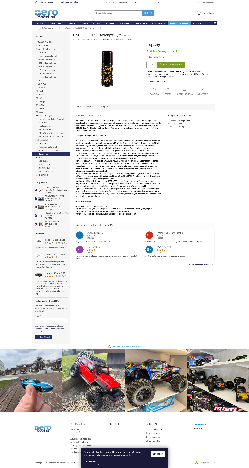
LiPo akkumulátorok (46, 70)
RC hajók (39, 98)
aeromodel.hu (154, 441)
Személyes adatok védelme (81, 445)
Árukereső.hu (198, 428)
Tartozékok (42, 122)
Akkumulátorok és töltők (46, 49)
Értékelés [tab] (89, 107)
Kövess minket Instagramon (127, 346)
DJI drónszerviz (76, 452)
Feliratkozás (43, 337)
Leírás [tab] (78, 107)
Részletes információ (154, 82)
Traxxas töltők (45, 164)
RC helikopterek (42, 102)
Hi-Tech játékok (42, 140)
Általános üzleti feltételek (80, 439)
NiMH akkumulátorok (47, 63)
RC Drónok (40, 94)
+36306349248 (155, 433)
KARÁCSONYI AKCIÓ (44, 42)
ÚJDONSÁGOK (42, 175)
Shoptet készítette (207, 462)
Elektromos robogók (44, 116)
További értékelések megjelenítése (199, 264)
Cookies (73, 449)
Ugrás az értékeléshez (104, 39)
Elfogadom (158, 454)
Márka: (124, 39)
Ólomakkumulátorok (46, 59)
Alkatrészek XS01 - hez (48, 129)
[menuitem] (39, 23)
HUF (196, 2)
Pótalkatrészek (44, 126)
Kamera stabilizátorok (45, 172)
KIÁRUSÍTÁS (41, 84)
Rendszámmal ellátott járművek (51, 119)
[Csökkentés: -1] (155, 66)
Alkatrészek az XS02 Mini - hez (51, 133)
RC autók (39, 91)
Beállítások (91, 461)
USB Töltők (43, 161)
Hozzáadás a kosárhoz (172, 65)
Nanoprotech (43, 154)
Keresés (148, 13)
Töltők (40, 81)
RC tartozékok (41, 143)
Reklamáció (124, 2)
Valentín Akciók (42, 46)
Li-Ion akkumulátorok (47, 77)
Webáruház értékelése (79, 442)
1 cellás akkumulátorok (47, 56)
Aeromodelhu (154, 437)
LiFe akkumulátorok (46, 73)
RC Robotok (40, 112)
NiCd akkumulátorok (46, 67)
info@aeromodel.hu (157, 429)
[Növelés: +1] (155, 63)
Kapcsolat (109, 2)
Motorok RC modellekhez (48, 151)
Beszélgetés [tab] (103, 107)
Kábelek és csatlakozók (47, 147)
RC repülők (40, 105)
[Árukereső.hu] (198, 425)
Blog (137, 2)
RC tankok (40, 108)
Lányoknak (40, 88)
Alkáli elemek (43, 53)
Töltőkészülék (44, 168)
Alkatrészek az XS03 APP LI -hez (52, 137)
